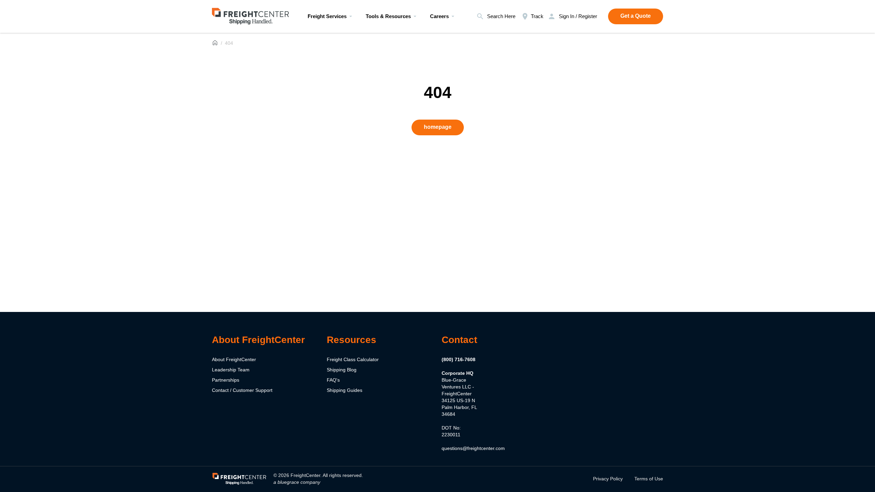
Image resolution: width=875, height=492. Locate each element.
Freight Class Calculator (353, 359)
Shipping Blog (341, 369)
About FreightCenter (234, 359)
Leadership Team (231, 369)
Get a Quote (635, 16)
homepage (438, 127)
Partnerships (225, 380)
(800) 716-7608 (458, 359)
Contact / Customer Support (242, 390)
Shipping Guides (344, 390)
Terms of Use (648, 478)
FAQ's (333, 380)
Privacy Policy (608, 478)
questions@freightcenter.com (473, 448)
